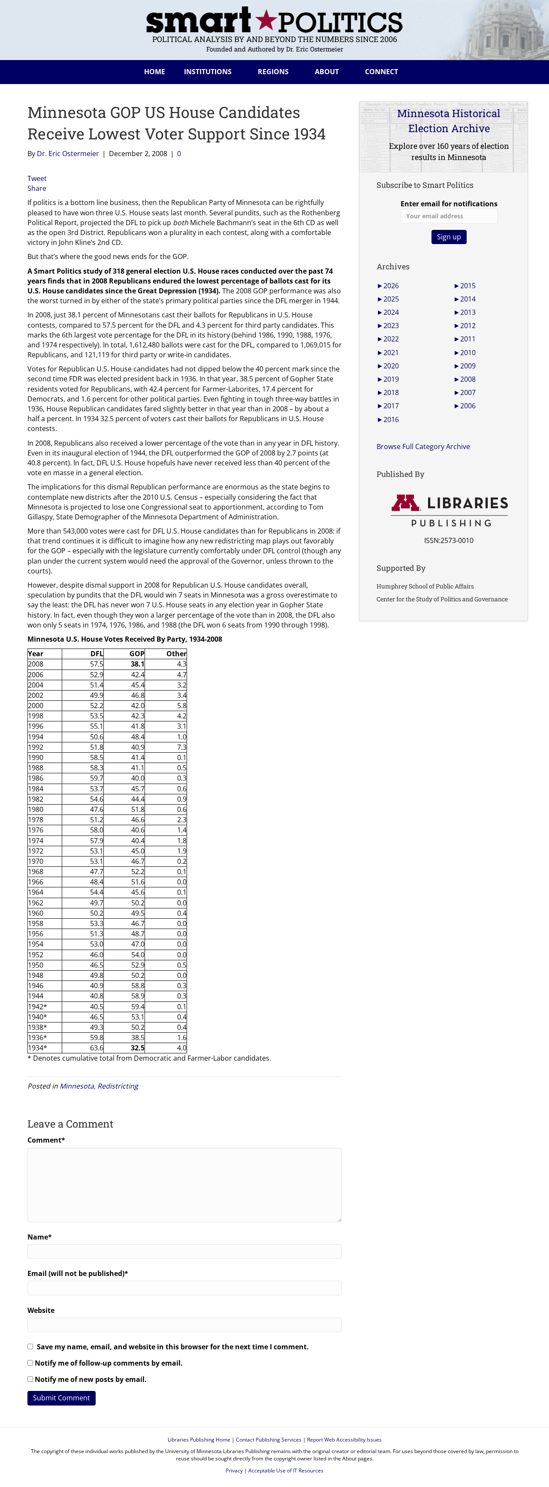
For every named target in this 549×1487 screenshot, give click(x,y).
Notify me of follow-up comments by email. (109, 1363)
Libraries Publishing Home (199, 1439)
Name (39, 1237)
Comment (46, 1140)
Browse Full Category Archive (423, 446)
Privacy (234, 1470)
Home (154, 71)
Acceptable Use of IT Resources (285, 1470)
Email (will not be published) (77, 1273)
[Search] (515, 70)
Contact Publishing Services (269, 1439)
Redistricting (117, 1086)
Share (36, 188)
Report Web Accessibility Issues (344, 1439)
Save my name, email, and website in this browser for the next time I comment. (173, 1346)
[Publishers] (449, 511)
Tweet (37, 178)
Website (40, 1310)
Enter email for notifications (449, 203)
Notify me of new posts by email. (91, 1379)
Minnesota (77, 1086)
